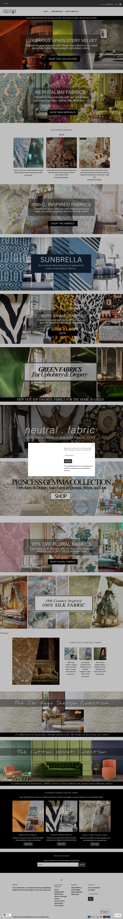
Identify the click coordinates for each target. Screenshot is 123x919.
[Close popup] (93, 444)
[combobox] (7, 915)
